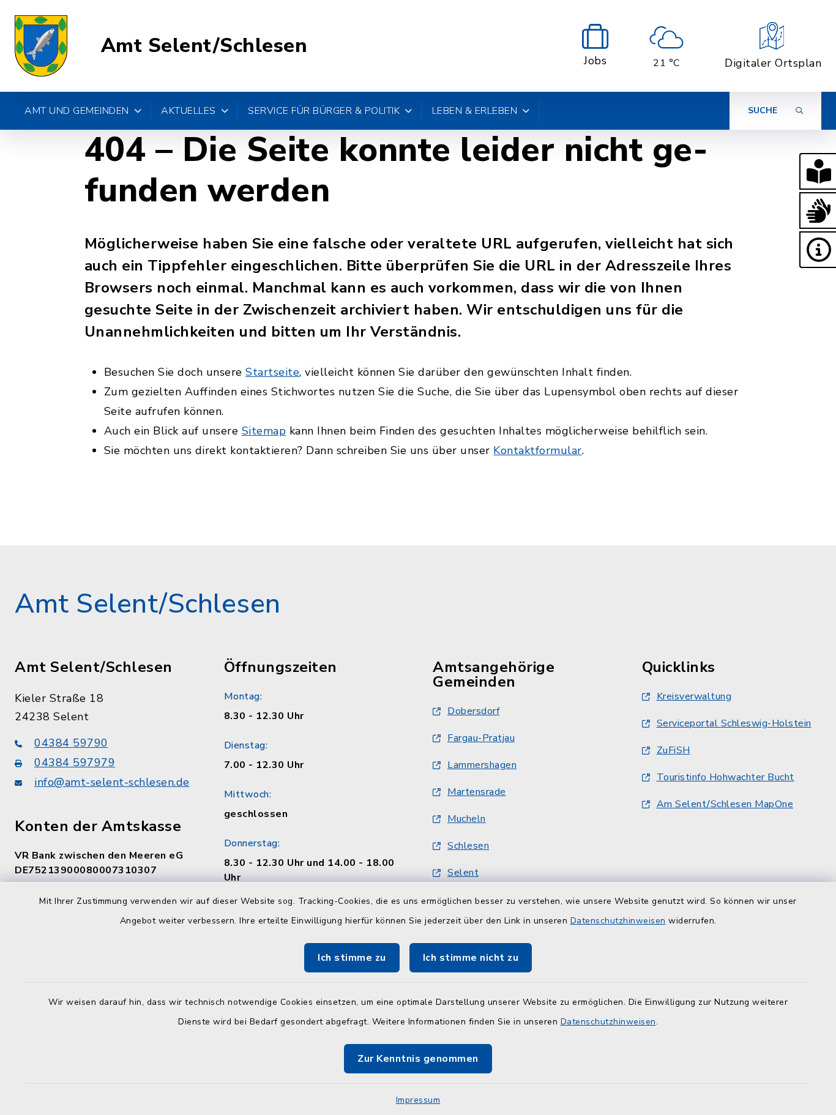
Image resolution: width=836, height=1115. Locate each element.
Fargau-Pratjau (481, 738)
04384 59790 (71, 743)
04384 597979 (74, 762)
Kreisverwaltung (694, 696)
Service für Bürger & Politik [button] (324, 110)
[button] (817, 171)
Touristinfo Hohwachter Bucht (725, 777)
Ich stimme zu (352, 957)
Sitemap (264, 430)
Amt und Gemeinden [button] (76, 110)
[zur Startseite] (41, 46)
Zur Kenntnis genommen (418, 1058)
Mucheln (466, 819)
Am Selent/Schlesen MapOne (725, 804)
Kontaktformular (537, 450)
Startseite (272, 372)
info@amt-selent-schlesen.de (112, 782)
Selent (463, 872)
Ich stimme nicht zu (471, 957)
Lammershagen (482, 765)
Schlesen (468, 845)
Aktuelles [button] (188, 110)
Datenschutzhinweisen (618, 921)
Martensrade (476, 792)
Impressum (418, 1100)
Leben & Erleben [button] (475, 110)
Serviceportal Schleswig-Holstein (734, 723)
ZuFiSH (673, 750)
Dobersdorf (473, 711)
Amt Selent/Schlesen (204, 46)
